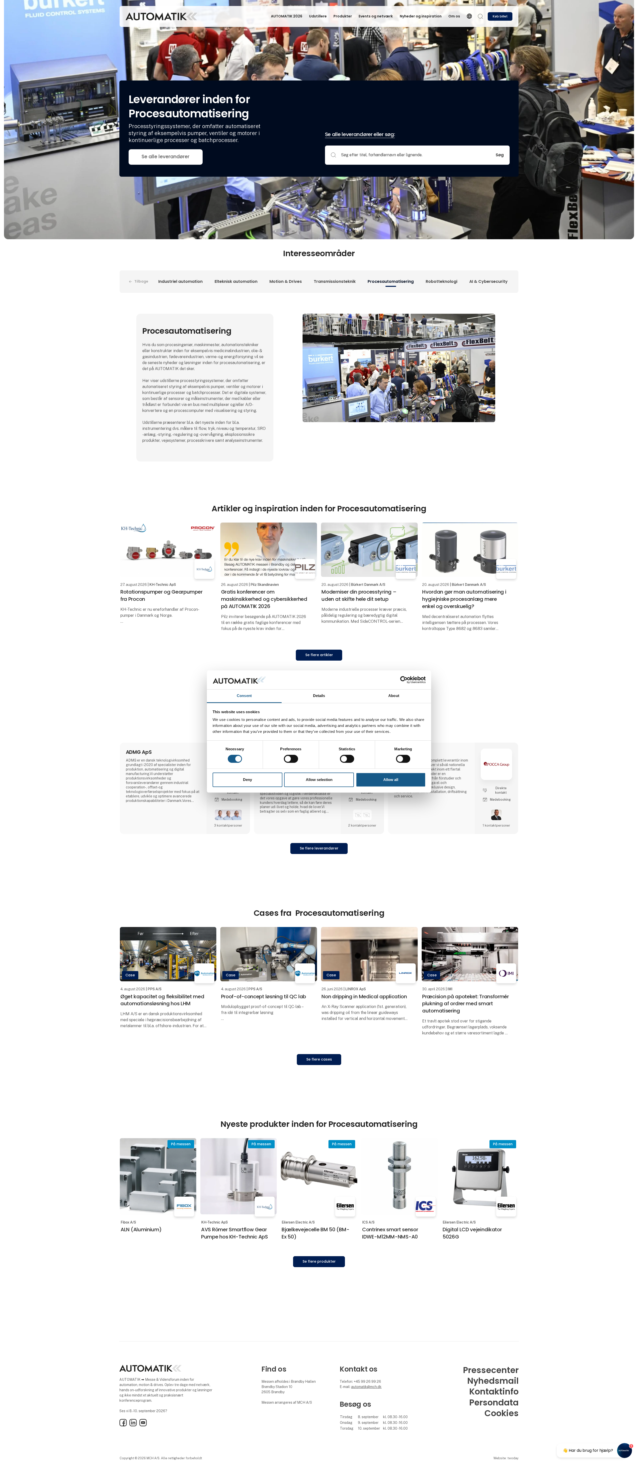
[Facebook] (123, 1425)
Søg (500, 155)
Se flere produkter (319, 1261)
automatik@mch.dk (366, 1387)
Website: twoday (505, 1458)
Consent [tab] (244, 696)
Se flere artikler (319, 654)
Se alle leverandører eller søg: (360, 134)
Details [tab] (319, 696)
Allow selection (319, 779)
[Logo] (161, 16)
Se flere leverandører (319, 848)
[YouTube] (143, 1425)
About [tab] (393, 696)
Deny (247, 779)
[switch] (291, 759)
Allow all (390, 779)
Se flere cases (319, 1059)
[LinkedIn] (133, 1425)
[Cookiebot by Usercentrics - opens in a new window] (404, 680)
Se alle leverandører (165, 156)
